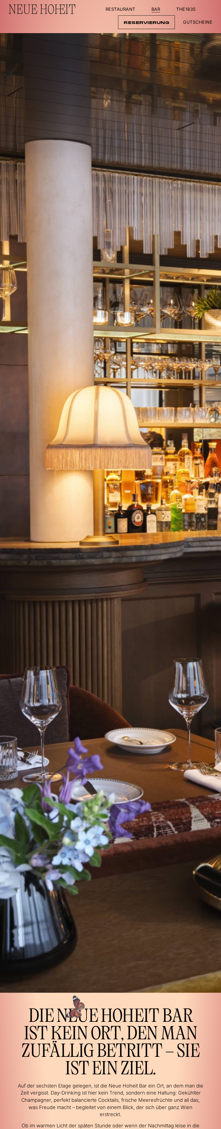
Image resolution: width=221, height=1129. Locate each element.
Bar (155, 9)
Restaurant (120, 9)
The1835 (186, 9)
